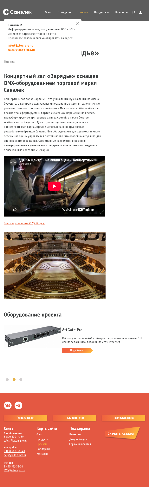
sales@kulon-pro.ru (21, 50)
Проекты (82, 12)
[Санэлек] (20, 12)
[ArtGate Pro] (33, 326)
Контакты (121, 12)
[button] (7, 379)
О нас (48, 12)
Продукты (64, 12)
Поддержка (101, 12)
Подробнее (76, 350)
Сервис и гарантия (80, 444)
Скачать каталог (121, 434)
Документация (78, 439)
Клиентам (75, 434)
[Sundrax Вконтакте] (8, 405)
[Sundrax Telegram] (18, 405)
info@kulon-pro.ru (20, 45)
